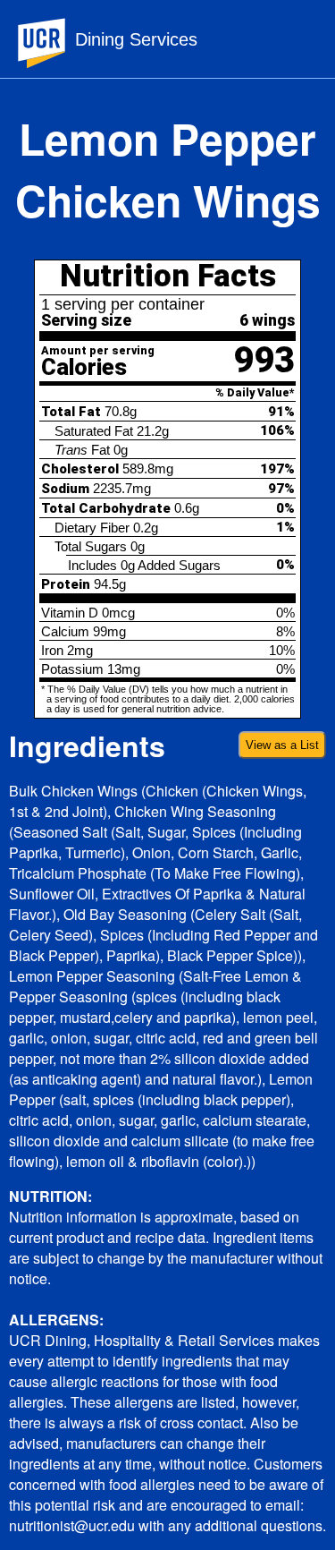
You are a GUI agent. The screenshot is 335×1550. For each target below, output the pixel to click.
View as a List (282, 745)
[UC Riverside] (53, 43)
